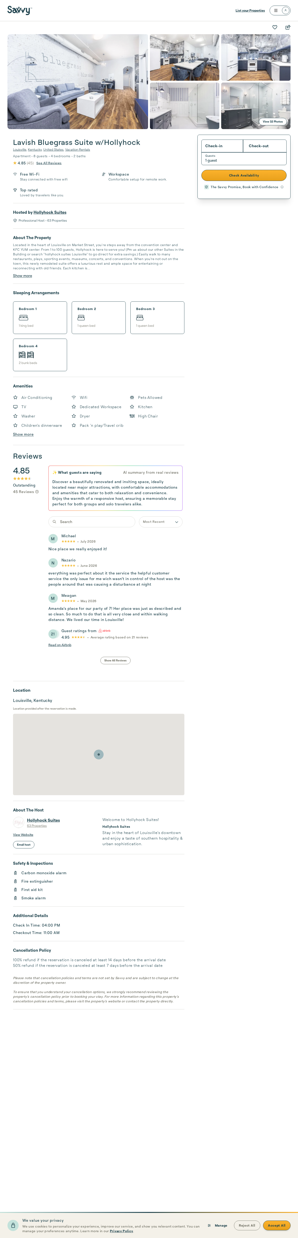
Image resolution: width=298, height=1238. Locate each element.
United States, (53, 149)
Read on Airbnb (59, 645)
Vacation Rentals (77, 149)
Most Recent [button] (154, 522)
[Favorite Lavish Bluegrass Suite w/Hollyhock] (274, 27)
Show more (22, 275)
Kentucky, (35, 149)
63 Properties (37, 826)
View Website (23, 835)
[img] (37, 491)
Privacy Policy (121, 1231)
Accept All (277, 1225)
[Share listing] (287, 27)
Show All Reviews (115, 660)
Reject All (247, 1225)
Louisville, (20, 149)
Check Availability (244, 175)
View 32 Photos (273, 121)
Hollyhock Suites (50, 212)
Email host (23, 844)
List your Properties (250, 10)
